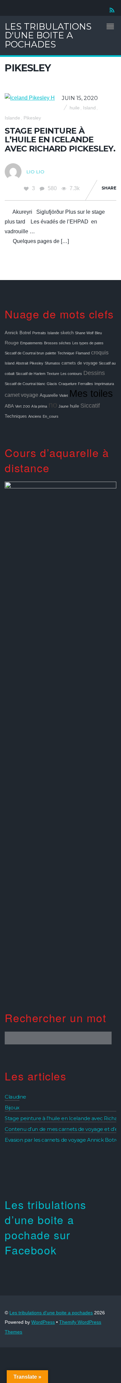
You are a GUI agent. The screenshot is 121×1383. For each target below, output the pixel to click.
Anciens (34, 416)
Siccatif (90, 405)
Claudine (15, 1097)
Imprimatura (104, 384)
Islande (12, 117)
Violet (63, 395)
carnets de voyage (79, 363)
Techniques (16, 416)
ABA (9, 406)
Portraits (39, 333)
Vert (18, 406)
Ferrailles (85, 384)
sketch (67, 333)
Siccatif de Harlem (30, 374)
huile (75, 107)
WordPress (43, 1322)
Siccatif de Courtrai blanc (25, 384)
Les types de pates (88, 343)
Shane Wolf (84, 333)
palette (50, 353)
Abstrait (22, 363)
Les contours (71, 374)
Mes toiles (91, 393)
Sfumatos (52, 363)
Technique (65, 353)
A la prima (39, 406)
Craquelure (67, 384)
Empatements (31, 343)
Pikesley (32, 117)
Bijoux (12, 1107)
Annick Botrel (18, 333)
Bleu (98, 333)
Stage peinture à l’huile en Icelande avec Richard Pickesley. (60, 139)
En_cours (50, 416)
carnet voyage (21, 395)
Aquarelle (49, 395)
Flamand (83, 353)
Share (109, 188)
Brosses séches (57, 343)
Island (89, 107)
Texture (53, 374)
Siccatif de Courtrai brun (24, 353)
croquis (100, 352)
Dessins (94, 373)
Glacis (52, 384)
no (52, 405)
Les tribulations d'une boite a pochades (51, 1312)
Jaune (63, 406)
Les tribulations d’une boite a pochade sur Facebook (45, 1227)
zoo (26, 406)
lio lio (35, 171)
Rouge (12, 342)
